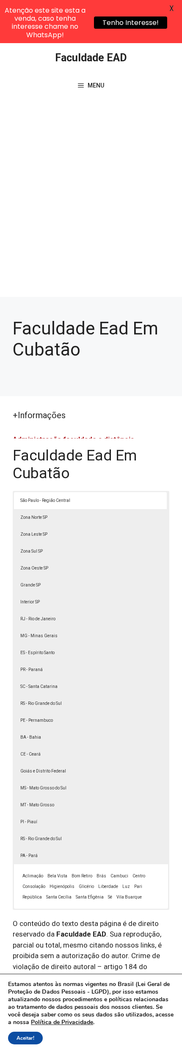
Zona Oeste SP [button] (34, 568)
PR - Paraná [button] (31, 669)
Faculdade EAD (91, 58)
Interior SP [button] (30, 602)
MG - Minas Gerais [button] (39, 635)
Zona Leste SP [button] (33, 534)
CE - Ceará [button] (30, 754)
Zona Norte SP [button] (33, 517)
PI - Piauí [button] (28, 821)
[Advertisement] (91, 202)
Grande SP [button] (30, 585)
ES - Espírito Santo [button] (37, 652)
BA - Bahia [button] (30, 737)
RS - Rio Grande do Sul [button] (41, 703)
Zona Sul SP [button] (31, 551)
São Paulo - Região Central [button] (45, 500)
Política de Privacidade (62, 1022)
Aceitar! (25, 1038)
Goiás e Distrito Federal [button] (43, 771)
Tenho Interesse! (130, 22)
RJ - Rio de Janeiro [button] (37, 618)
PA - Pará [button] (29, 855)
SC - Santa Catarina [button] (39, 686)
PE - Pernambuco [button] (36, 720)
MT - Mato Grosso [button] (37, 805)
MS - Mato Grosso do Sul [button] (43, 788)
